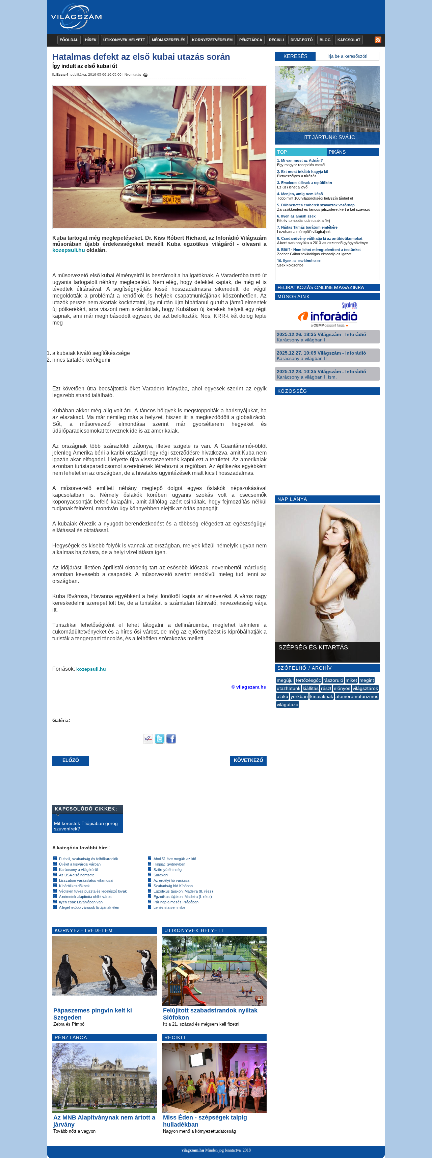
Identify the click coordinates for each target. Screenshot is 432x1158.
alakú (282, 696)
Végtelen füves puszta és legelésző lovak (93, 891)
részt (326, 688)
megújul (285, 680)
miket (351, 680)
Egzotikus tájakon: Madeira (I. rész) (183, 897)
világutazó (287, 704)
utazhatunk (288, 688)
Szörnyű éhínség (168, 870)
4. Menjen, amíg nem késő (300, 194)
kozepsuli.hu (68, 250)
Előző (70, 760)
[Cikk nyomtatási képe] (146, 73)
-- (276, 712)
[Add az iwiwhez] (148, 742)
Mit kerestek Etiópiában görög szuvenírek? (86, 826)
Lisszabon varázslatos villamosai (86, 880)
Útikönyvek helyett (124, 40)
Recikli (276, 40)
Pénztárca (250, 40)
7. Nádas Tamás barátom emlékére (307, 227)
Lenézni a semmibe (169, 907)
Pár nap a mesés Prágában (176, 902)
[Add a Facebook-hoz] (171, 742)
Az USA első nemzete (76, 875)
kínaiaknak (321, 696)
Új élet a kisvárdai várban (80, 864)
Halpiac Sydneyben (169, 864)
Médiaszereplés (168, 40)
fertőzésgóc (308, 680)
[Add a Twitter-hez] (160, 742)
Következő (248, 760)
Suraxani (161, 875)
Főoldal (69, 40)
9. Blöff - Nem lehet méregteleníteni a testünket (319, 250)
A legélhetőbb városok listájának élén (89, 907)
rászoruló (333, 680)
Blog (325, 40)
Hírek (91, 40)
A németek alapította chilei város (85, 897)
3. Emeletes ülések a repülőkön (304, 183)
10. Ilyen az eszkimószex (299, 261)
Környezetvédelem (212, 40)
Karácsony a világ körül (78, 870)
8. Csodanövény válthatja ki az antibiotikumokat (319, 238)
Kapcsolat (349, 40)
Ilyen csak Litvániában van (81, 902)
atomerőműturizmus (356, 696)
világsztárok (365, 688)
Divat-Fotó (302, 40)
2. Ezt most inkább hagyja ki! (302, 172)
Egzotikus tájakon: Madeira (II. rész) (183, 891)
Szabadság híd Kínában (173, 886)
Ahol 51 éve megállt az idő (175, 859)
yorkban (299, 696)
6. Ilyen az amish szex (296, 216)
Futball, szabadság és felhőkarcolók (88, 859)
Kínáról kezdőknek (74, 886)
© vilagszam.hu (249, 687)
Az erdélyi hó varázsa (171, 880)
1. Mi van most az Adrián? (300, 160)
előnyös (342, 688)
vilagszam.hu (193, 1150)
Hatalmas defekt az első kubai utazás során (141, 57)
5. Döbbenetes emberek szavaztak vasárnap (316, 205)
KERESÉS (295, 56)
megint (366, 680)
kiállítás (311, 688)
